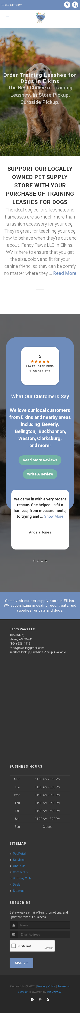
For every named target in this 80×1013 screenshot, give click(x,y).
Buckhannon (52, 431)
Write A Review (40, 474)
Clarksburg (48, 438)
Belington (25, 431)
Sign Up (21, 962)
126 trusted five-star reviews (40, 368)
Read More (64, 273)
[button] (34, 561)
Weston (26, 438)
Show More (54, 516)
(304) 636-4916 (20, 643)
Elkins (27, 417)
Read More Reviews (40, 460)
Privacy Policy (46, 986)
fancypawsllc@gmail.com (27, 648)
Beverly (50, 424)
